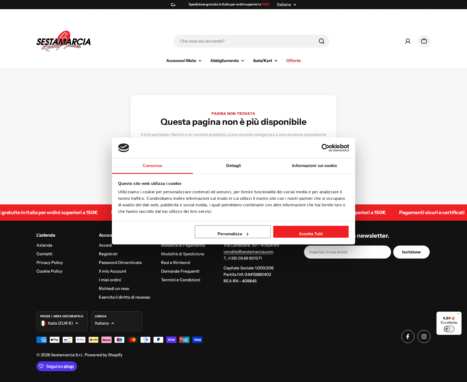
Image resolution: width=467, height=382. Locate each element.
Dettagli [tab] (233, 165)
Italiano (284, 4)
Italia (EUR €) (60, 323)
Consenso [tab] (152, 165)
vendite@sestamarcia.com (248, 251)
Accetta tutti (311, 233)
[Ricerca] (321, 41)
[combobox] (251, 41)
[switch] (449, 329)
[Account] (408, 41)
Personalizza (230, 233)
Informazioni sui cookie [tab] (314, 165)
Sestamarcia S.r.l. (67, 354)
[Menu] (458, 315)
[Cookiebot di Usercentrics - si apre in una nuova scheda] (325, 148)
